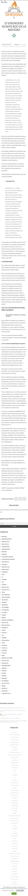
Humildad (4, 602)
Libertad (4, 615)
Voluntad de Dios (6, 693)
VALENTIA (4, 688)
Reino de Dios (5, 660)
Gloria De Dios (5, 589)
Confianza (4, 554)
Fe (14, 46)
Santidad (4, 675)
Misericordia (5, 622)
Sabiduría (4, 668)
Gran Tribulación (6, 594)
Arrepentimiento (6, 549)
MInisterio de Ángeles (7, 620)
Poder (3, 643)
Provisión (4, 653)
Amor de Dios (22, 44)
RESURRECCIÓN (6, 665)
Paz (20, 46)
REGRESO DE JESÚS (7, 658)
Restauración (5, 663)
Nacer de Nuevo (6, 625)
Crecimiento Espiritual (7, 556)
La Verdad (4, 612)
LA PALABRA (5, 607)
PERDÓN (24, 46)
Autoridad (4, 551)
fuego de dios (5, 587)
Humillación (5, 605)
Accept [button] (14, 893)
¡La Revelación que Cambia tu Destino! (10, 718)
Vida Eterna (5, 691)
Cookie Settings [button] (20, 890)
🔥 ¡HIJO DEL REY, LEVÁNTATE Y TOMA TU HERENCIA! (11, 715)
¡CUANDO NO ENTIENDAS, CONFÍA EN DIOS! (12, 708)
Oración (4, 630)
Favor (3, 574)
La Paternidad (5, 610)
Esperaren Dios (6, 567)
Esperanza (4, 46)
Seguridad (4, 678)
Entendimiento (5, 562)
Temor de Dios (5, 683)
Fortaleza (4, 584)
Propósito (4, 650)
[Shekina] (14, 8)
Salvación (4, 670)
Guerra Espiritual (6, 597)
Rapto (3, 655)
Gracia (17, 46)
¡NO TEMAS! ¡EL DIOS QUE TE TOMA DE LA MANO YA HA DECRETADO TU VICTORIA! (13, 721)
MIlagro (4, 617)
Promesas (4, 648)
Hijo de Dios (5, 600)
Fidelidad (4, 579)
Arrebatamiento (6, 546)
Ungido (3, 686)
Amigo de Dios (5, 541)
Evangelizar (10, 46)
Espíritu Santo (5, 569)
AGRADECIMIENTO (7, 539)
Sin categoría (5, 681)
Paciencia (4, 632)
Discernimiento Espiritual (8, 559)
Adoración (4, 536)
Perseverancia (5, 640)
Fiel (3, 582)
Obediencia (5, 627)
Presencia (4, 645)
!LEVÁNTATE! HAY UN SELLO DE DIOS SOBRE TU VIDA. (13, 711)
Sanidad (4, 673)
